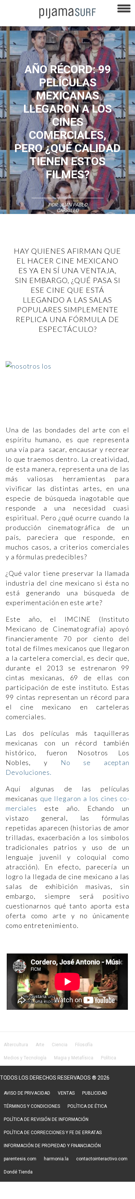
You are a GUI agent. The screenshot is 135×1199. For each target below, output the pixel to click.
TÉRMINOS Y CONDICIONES (32, 1106)
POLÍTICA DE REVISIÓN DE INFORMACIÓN (46, 1119)
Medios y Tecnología (25, 1057)
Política (108, 1057)
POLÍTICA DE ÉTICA (87, 1106)
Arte (40, 1044)
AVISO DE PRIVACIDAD (27, 1093)
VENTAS (66, 1093)
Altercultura (16, 1044)
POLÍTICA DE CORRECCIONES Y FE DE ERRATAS (53, 1132)
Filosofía (84, 1044)
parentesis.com (20, 1158)
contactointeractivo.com (102, 1158)
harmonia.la (56, 1158)
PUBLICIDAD (94, 1093)
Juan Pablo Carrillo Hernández (69, 210)
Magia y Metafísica (73, 1057)
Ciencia (60, 1044)
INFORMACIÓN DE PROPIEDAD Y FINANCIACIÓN (52, 1145)
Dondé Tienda (18, 1172)
